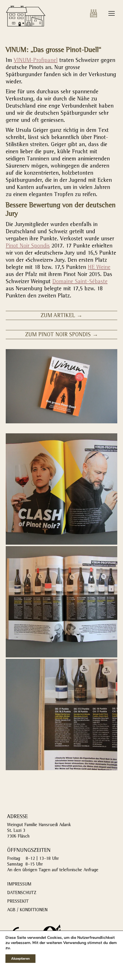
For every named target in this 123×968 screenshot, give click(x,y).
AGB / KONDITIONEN (27, 910)
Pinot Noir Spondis (28, 246)
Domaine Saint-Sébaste (80, 282)
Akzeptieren (20, 958)
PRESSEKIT (18, 901)
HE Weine (99, 268)
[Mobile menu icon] (111, 13)
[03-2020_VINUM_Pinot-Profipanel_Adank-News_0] (61, 489)
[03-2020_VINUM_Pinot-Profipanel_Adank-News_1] (61, 601)
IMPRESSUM (19, 884)
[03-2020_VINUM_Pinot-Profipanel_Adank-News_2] (61, 714)
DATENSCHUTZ (21, 893)
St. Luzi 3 (16, 831)
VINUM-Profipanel (35, 61)
